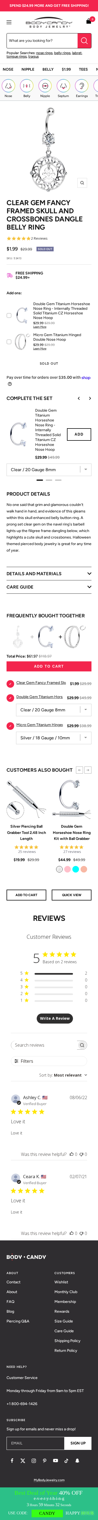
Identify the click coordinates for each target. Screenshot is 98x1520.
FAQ (10, 1301)
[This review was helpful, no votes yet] (72, 1154)
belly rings (62, 53)
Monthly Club (65, 1292)
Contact (13, 1282)
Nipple (28, 69)
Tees (83, 69)
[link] (59, 869)
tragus (33, 56)
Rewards (61, 1311)
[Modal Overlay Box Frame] (49, 1503)
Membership (65, 1301)
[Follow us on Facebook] (12, 1460)
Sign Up (78, 1443)
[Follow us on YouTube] (55, 1460)
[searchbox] (44, 1045)
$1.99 (66, 69)
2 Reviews (39, 238)
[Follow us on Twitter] (22, 1460)
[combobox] (63, 1075)
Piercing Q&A (18, 1321)
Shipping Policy (67, 1340)
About (12, 1292)
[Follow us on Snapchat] (77, 1460)
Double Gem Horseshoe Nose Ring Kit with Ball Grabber (72, 832)
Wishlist (61, 1282)
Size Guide (63, 1321)
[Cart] (88, 22)
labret (77, 53)
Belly (48, 69)
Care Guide (64, 1331)
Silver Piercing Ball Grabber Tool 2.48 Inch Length (26, 832)
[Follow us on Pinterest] (44, 1460)
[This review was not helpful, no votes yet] (81, 1154)
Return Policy (65, 1350)
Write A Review (55, 1018)
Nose (8, 69)
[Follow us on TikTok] (66, 1460)
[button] (79, 770)
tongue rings (17, 56)
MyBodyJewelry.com (49, 1480)
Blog (10, 1311)
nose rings (44, 53)
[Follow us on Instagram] (33, 1460)
